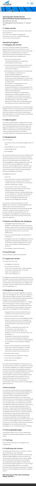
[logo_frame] (15, 3)
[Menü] (31, 3)
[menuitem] (27, 3)
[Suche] (27, 3)
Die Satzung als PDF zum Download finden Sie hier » (16, 475)
